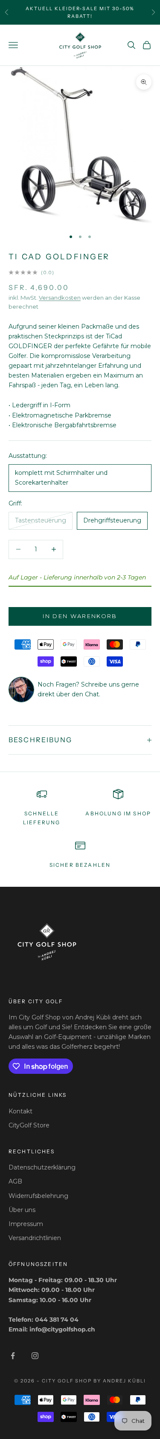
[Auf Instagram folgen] (35, 1355)
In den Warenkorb (80, 616)
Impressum (26, 1224)
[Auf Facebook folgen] (13, 1355)
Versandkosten (60, 297)
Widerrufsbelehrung (38, 1196)
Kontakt (20, 1111)
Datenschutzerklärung (42, 1167)
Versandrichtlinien (35, 1238)
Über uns (22, 1210)
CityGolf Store (29, 1125)
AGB (15, 1181)
